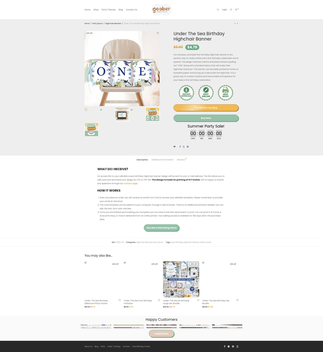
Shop (96, 9)
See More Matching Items (161, 227)
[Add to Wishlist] (175, 147)
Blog (121, 9)
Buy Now (206, 118)
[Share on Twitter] (184, 147)
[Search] (217, 10)
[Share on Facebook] (180, 147)
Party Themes (109, 9)
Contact (126, 346)
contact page (131, 183)
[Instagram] (228, 346)
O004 (202, 242)
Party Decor (97, 23)
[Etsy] (237, 346)
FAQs (103, 346)
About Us (88, 346)
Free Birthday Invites (141, 346)
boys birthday (177, 242)
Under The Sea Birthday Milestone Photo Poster (96, 302)
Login (224, 9)
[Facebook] (224, 346)
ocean (208, 242)
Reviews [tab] (182, 159)
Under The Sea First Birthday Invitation (138, 302)
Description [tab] (142, 159)
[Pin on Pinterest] (188, 147)
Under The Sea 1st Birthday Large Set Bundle (176, 302)
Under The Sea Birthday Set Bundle (215, 302)
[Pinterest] (233, 346)
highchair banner (191, 242)
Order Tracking (113, 346)
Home (87, 9)
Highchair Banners (113, 23)
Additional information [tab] (162, 159)
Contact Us (131, 9)
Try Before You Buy (206, 107)
